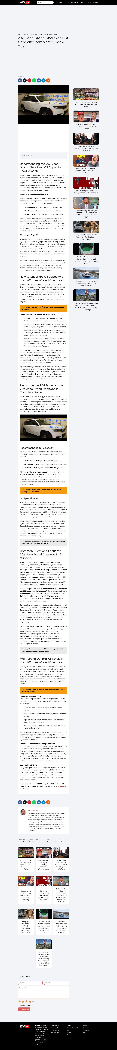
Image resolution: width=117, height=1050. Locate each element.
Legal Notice (55, 1030)
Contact (96, 2)
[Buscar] (52, 2)
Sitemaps (86, 1030)
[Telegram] (43, 80)
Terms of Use (55, 1032)
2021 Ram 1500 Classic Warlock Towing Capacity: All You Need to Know (29, 841)
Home (61, 2)
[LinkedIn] (39, 80)
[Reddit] (48, 80)
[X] (25, 80)
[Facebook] (20, 80)
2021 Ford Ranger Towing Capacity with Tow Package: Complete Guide (57, 841)
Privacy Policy (55, 1025)
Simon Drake (33, 810)
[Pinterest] (29, 80)
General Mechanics (71, 2)
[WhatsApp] (34, 80)
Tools (82, 2)
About (89, 2)
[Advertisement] (58, 20)
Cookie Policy (55, 1028)
